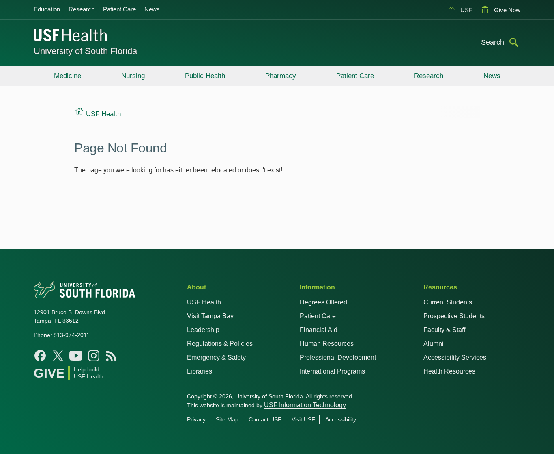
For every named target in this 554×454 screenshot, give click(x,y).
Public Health (205, 76)
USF (465, 10)
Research (81, 9)
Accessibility (340, 419)
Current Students (447, 302)
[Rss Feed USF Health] (111, 355)
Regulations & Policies (220, 343)
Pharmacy (280, 76)
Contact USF (265, 419)
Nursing (133, 76)
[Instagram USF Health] (93, 355)
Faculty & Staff (444, 329)
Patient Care (119, 9)
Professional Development (338, 357)
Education (47, 9)
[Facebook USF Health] (40, 355)
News (152, 9)
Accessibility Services (454, 357)
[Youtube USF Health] (75, 355)
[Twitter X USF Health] (58, 355)
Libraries (199, 371)
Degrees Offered (323, 302)
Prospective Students (454, 316)
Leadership (203, 329)
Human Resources (327, 343)
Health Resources (449, 371)
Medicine (67, 76)
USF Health (204, 302)
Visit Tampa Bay (210, 316)
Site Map (227, 419)
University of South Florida (85, 51)
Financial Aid (318, 329)
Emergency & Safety (216, 357)
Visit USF (303, 419)
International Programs (332, 371)
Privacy (196, 419)
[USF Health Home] (70, 36)
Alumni (433, 343)
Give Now (506, 10)
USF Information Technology (305, 405)
